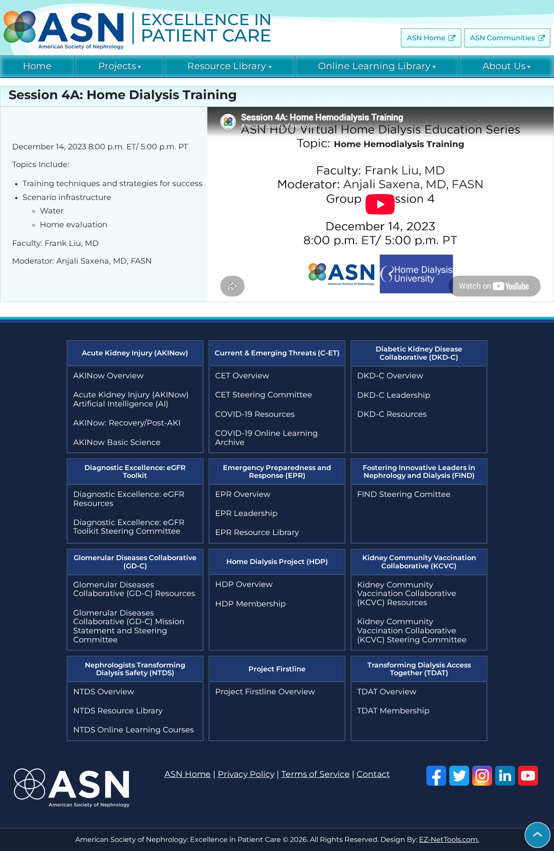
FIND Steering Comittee (404, 494)
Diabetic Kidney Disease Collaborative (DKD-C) (419, 353)
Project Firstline (277, 669)
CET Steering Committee (263, 394)
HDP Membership (250, 604)
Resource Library (226, 66)
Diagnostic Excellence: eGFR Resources (128, 499)
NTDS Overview (103, 691)
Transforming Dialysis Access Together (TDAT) (419, 669)
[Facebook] (436, 776)
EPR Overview (243, 494)
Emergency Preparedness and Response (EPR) (277, 471)
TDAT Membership (393, 710)
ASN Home (426, 38)
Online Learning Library (374, 66)
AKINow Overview (108, 375)
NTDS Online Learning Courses (133, 729)
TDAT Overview (386, 691)
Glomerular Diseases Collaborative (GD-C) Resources (134, 589)
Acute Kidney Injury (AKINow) (135, 353)
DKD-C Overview (390, 375)
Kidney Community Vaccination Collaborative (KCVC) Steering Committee (412, 630)
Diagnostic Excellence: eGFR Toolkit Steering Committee (128, 527)
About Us (504, 66)
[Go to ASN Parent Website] (71, 804)
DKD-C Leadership (393, 395)
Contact (373, 774)
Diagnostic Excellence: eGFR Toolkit (135, 471)
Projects (117, 66)
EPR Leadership (246, 513)
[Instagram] (482, 776)
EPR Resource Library (257, 532)
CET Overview (242, 375)
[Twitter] (459, 776)
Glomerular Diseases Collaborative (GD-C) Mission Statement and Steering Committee (128, 626)
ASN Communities (502, 38)
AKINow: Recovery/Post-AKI (126, 423)
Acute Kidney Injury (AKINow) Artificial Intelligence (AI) (131, 399)
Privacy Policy (246, 774)
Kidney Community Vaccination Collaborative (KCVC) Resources (406, 593)
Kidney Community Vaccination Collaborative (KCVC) (419, 561)
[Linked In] (505, 776)
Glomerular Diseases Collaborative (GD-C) (135, 561)
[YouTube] (528, 776)
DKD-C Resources (392, 414)
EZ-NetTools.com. (449, 839)
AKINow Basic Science (117, 442)
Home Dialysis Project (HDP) (277, 561)
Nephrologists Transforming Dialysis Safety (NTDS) (135, 669)
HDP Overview (244, 584)
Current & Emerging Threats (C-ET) (277, 353)
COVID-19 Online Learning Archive (266, 438)
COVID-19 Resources (255, 414)
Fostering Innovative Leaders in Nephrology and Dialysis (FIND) (419, 471)
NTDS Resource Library (118, 710)
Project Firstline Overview (265, 691)
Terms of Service (315, 774)
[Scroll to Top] (538, 835)
